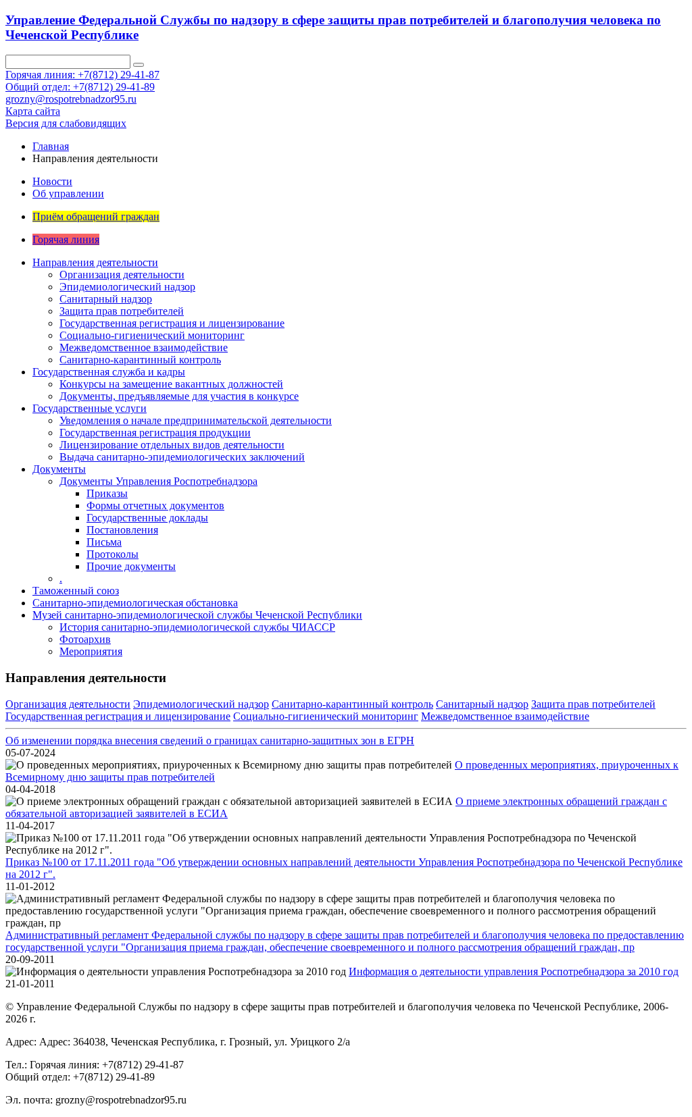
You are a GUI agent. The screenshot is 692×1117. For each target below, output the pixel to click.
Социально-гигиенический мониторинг (152, 335)
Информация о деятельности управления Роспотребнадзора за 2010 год (513, 971)
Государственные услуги (89, 408)
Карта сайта (32, 111)
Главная (50, 146)
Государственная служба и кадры (108, 372)
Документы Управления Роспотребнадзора (158, 481)
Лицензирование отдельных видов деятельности (172, 444)
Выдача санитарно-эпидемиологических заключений (182, 457)
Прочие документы (131, 566)
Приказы (107, 493)
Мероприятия (90, 651)
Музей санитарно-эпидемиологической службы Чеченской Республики (197, 615)
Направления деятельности (95, 262)
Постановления (122, 530)
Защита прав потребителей (121, 311)
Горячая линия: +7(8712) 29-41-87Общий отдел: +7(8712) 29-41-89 (82, 81)
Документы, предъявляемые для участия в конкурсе (179, 396)
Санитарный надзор (105, 299)
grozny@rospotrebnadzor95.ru (71, 99)
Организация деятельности (121, 274)
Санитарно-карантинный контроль (140, 359)
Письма (104, 542)
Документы (59, 469)
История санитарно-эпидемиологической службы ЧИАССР (197, 627)
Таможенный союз (75, 590)
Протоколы (112, 554)
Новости (52, 181)
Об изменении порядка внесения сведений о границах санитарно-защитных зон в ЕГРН (209, 740)
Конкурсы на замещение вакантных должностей (171, 384)
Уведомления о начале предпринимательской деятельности (195, 420)
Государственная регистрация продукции (155, 432)
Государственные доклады (147, 517)
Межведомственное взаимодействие (143, 347)
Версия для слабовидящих (65, 123)
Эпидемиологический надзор (127, 286)
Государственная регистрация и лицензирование (172, 323)
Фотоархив (85, 639)
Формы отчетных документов (155, 505)
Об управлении (68, 193)
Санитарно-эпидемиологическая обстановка (135, 602)
